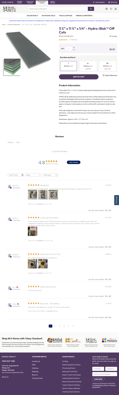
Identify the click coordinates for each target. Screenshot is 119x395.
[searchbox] (14, 175)
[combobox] (33, 175)
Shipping (35, 371)
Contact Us (36, 361)
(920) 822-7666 (8, 361)
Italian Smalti (32, 16)
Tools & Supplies (65, 16)
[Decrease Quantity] (74, 50)
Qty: (62, 48)
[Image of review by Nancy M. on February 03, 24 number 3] (53, 194)
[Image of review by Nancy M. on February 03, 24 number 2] (43, 194)
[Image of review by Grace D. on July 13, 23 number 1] (32, 231)
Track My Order (37, 378)
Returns (35, 375)
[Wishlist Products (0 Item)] (111, 8)
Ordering (35, 368)
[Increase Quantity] (74, 47)
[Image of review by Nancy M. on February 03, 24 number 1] (32, 194)
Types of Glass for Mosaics (71, 385)
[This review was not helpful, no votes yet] (109, 210)
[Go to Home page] (9, 9)
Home (3, 24)
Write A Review (73, 162)
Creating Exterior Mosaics (71, 392)
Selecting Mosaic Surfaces (71, 365)
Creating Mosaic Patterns (71, 378)
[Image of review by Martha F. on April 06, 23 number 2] (43, 263)
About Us (5, 377)
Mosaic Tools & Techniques (71, 375)
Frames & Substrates (84, 16)
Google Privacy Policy (101, 385)
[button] (19, 2)
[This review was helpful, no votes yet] (106, 210)
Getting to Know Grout (69, 371)
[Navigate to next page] (73, 326)
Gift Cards (114, 2)
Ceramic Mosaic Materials (71, 388)
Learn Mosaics (100, 2)
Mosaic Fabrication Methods (71, 382)
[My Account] (106, 8)
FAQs (34, 365)
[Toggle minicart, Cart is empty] (115, 8)
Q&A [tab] (18, 142)
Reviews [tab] (11, 142)
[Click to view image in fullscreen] (26, 51)
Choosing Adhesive (68, 368)
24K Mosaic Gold (48, 16)
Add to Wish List (111, 75)
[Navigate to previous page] (46, 326)
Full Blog (65, 361)
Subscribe (98, 379)
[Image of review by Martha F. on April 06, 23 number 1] (32, 263)
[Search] (91, 9)
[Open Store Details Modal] (12, 2)
